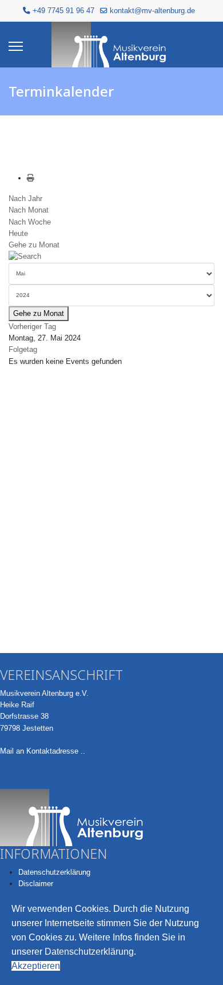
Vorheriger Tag (32, 326)
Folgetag (23, 349)
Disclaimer (35, 883)
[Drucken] (30, 178)
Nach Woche (30, 222)
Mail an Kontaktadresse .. (42, 751)
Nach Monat (29, 210)
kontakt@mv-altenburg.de (152, 11)
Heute (18, 233)
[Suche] (111, 256)
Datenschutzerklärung (54, 872)
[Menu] (16, 46)
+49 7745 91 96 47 (63, 11)
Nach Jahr (25, 198)
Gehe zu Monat (34, 245)
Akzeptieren (35, 966)
